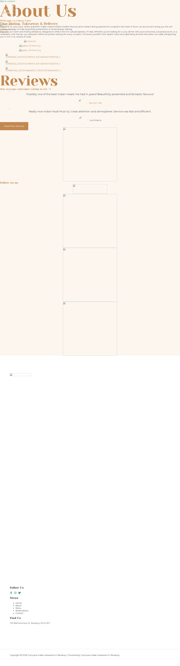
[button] (14, 126)
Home (10, 6)
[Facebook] (11, 593)
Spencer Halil (95, 103)
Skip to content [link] (7, 1)
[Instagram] (19, 593)
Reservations (15, 16)
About (10, 9)
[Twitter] (15, 593)
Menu (10, 13)
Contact (11, 19)
